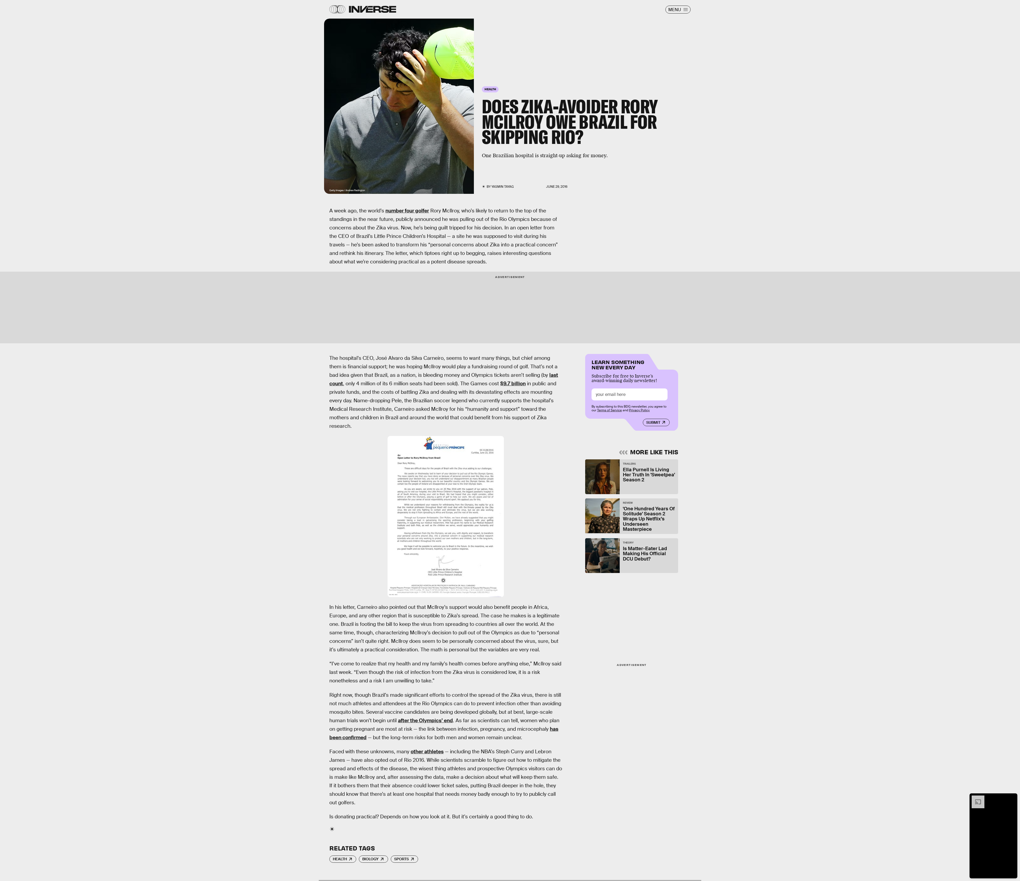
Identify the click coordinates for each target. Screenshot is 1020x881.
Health (340, 859)
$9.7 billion (513, 383)
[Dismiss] (1011, 798)
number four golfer (407, 210)
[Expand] (975, 798)
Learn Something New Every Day (618, 364)
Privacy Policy (639, 410)
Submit (653, 422)
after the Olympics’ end (425, 720)
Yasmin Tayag (502, 187)
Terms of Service (609, 410)
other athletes (427, 751)
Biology (370, 859)
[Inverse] (372, 9)
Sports (401, 859)
